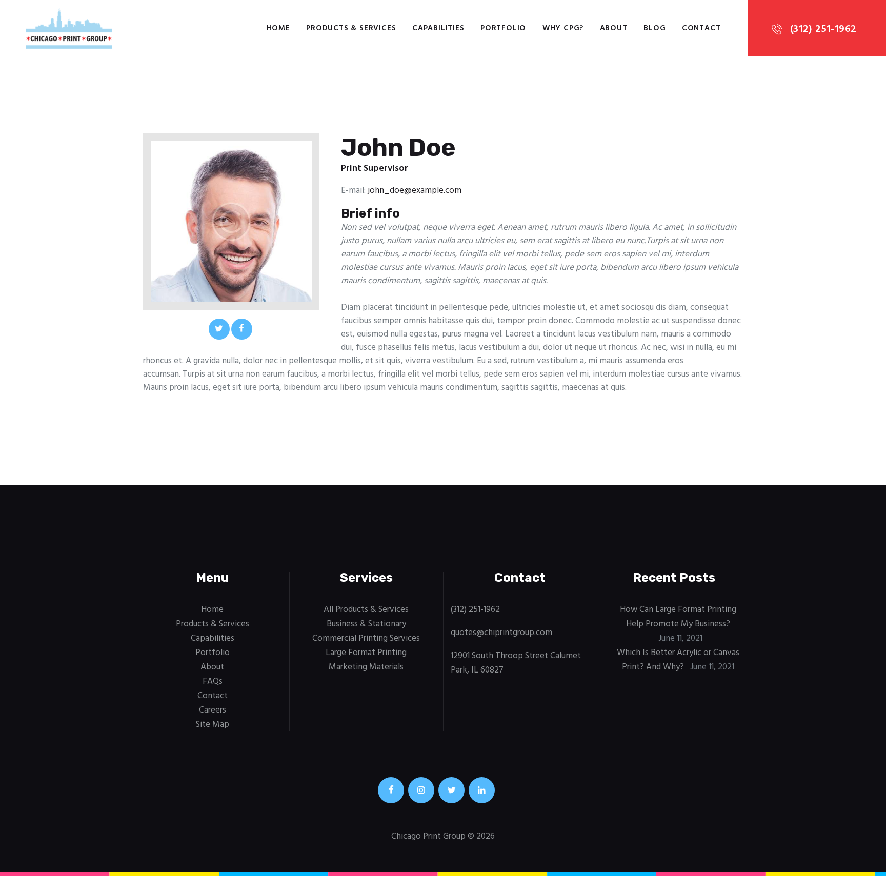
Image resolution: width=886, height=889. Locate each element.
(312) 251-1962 (475, 610)
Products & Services (212, 624)
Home (212, 610)
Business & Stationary (366, 624)
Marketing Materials (366, 667)
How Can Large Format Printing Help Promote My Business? (678, 617)
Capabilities (212, 638)
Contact (212, 696)
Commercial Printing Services (366, 638)
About (212, 667)
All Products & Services (366, 610)
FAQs (213, 681)
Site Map (212, 725)
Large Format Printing (366, 653)
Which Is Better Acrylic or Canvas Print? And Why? (678, 660)
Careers (212, 710)
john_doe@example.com (414, 190)
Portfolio (212, 653)
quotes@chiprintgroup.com (501, 633)
